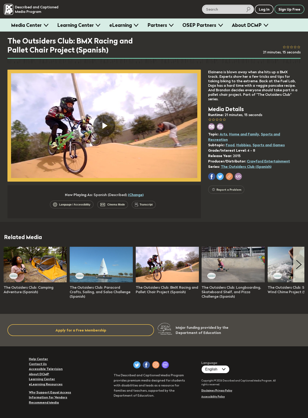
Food (230, 145)
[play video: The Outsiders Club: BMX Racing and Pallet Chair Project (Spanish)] (167, 281)
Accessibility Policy (213, 396)
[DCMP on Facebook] (146, 364)
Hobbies (243, 145)
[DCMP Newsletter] (165, 364)
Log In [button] (264, 9)
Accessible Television (46, 369)
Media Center (26, 25)
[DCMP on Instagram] (155, 364)
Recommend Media (44, 402)
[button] (211, 176)
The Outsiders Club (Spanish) (246, 166)
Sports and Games (269, 145)
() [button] (136, 194)
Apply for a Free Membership (80, 330)
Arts (223, 134)
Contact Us (38, 364)
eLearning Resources (45, 384)
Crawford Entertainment (268, 161)
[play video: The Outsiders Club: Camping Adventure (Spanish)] (35, 281)
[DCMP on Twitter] (136, 364)
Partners (157, 25)
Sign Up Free (289, 9)
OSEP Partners (199, 25)
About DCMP (247, 25)
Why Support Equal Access (50, 392)
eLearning (120, 25)
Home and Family (244, 134)
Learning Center (75, 25)
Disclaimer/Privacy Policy (216, 390)
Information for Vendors (48, 397)
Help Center (38, 359)
